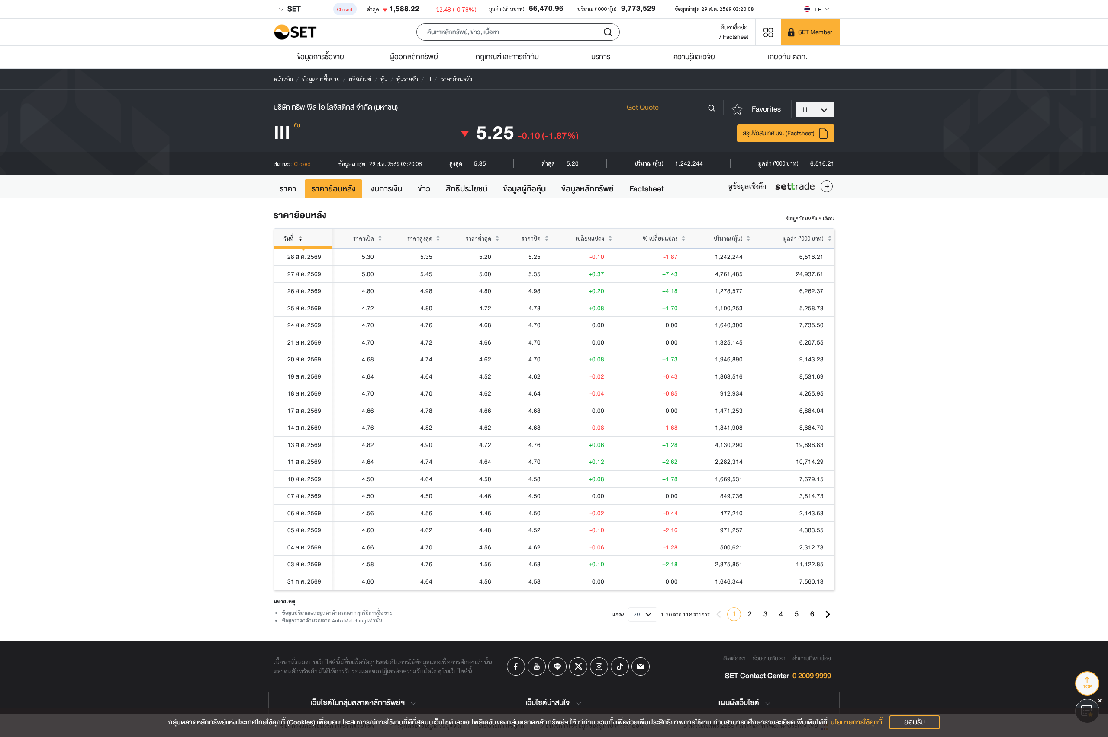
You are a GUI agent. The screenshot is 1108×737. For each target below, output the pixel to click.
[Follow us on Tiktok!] (619, 666)
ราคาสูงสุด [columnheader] (419, 238)
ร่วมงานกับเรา (769, 658)
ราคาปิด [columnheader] (531, 238)
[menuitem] (827, 614)
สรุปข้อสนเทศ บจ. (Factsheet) (779, 133)
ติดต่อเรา (734, 658)
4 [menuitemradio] (781, 614)
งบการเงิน (386, 189)
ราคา (288, 189)
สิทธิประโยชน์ (466, 189)
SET (293, 9)
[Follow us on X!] (578, 666)
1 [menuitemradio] (734, 614)
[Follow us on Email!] (640, 666)
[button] (518, 32)
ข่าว (424, 189)
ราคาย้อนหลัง (333, 189)
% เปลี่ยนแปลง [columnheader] (660, 238)
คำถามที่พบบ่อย (811, 658)
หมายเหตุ (284, 601)
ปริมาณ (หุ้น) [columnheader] (728, 238)
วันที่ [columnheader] (288, 238)
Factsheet (646, 189)
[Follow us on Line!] (557, 666)
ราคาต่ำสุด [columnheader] (478, 238)
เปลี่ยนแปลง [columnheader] (590, 238)
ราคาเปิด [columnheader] (363, 238)
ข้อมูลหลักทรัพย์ (587, 189)
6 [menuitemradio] (812, 614)
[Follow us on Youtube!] (536, 666)
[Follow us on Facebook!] (515, 666)
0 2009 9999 (811, 676)
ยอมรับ (914, 722)
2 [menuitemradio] (750, 614)
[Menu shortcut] (768, 32)
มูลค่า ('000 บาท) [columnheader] (803, 238)
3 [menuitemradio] (765, 614)
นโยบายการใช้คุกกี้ (857, 722)
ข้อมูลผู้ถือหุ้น (524, 189)
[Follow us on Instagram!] (599, 666)
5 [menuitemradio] (797, 614)
